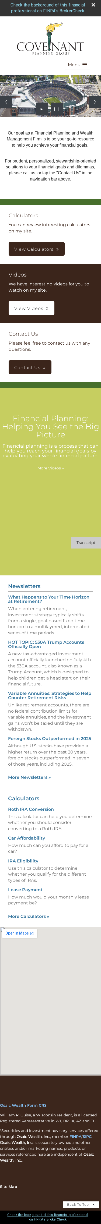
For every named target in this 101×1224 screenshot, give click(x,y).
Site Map (8, 1186)
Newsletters (24, 586)
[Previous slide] (6, 102)
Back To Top (78, 1204)
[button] (77, 64)
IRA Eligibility (23, 861)
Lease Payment (25, 889)
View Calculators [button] (34, 249)
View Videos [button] (28, 308)
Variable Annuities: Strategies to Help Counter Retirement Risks (49, 695)
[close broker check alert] (93, 5)
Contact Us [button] (27, 367)
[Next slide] (95, 102)
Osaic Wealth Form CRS (23, 1105)
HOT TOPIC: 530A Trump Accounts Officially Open (46, 644)
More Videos (50, 468)
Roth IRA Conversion (31, 809)
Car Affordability (26, 838)
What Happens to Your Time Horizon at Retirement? (48, 599)
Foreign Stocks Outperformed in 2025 (49, 738)
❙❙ (56, 108)
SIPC (87, 1136)
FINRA (75, 1136)
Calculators (23, 798)
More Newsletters (29, 777)
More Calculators (28, 916)
